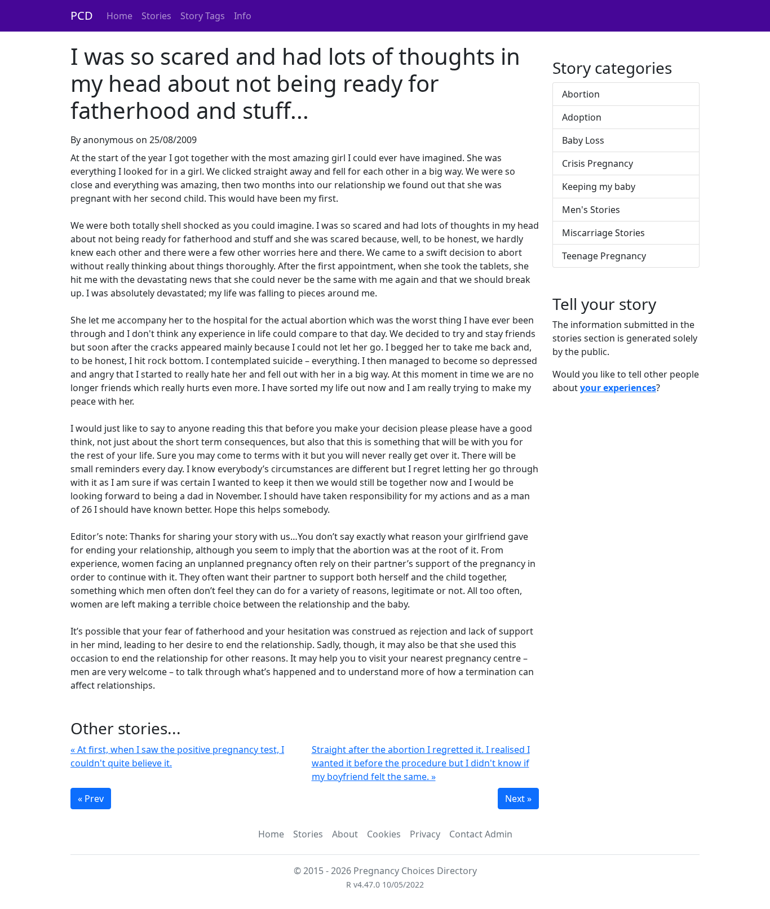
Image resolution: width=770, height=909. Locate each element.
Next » (518, 798)
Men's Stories (591, 209)
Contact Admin (480, 834)
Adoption (581, 117)
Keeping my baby (598, 186)
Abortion (581, 94)
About (345, 834)
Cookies (384, 834)
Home (119, 16)
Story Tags (202, 16)
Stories (156, 16)
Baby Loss (583, 140)
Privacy (425, 834)
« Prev (91, 798)
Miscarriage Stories (603, 233)
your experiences (618, 388)
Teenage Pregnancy (604, 256)
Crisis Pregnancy (597, 163)
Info (242, 16)
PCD (81, 15)
